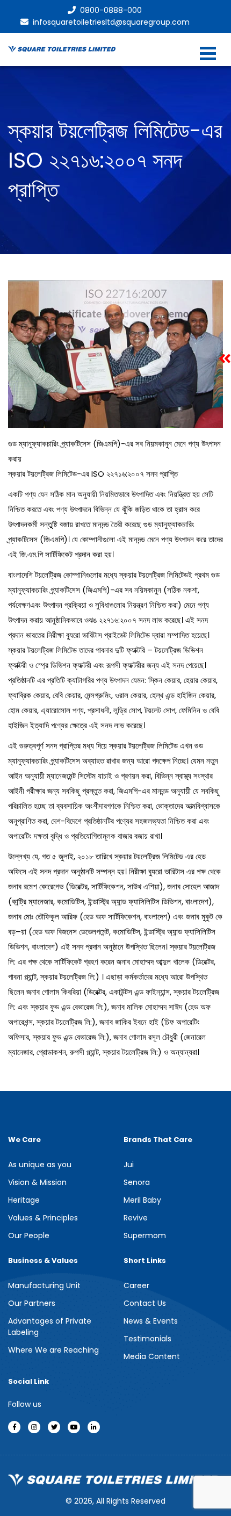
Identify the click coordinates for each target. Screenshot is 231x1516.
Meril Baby (142, 1200)
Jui (129, 1164)
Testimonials (147, 1338)
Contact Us (145, 1303)
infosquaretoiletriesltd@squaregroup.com (111, 22)
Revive (136, 1217)
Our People (28, 1235)
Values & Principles (43, 1217)
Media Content (152, 1356)
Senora (137, 1182)
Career (136, 1285)
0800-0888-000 (111, 10)
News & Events (151, 1321)
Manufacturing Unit (44, 1285)
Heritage (24, 1200)
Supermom (145, 1235)
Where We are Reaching (53, 1350)
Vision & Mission (37, 1182)
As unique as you (39, 1164)
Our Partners (31, 1303)
